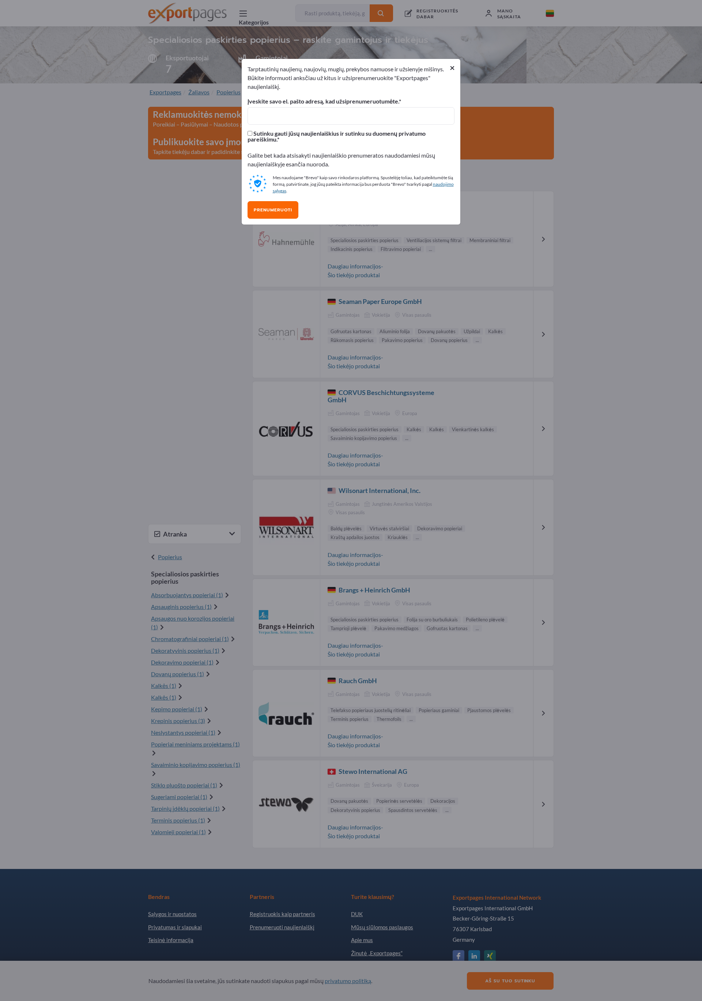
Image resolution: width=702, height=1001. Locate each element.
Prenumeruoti (273, 210)
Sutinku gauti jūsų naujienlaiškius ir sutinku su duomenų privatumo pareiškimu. (337, 136)
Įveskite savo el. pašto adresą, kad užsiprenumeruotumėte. (323, 101)
